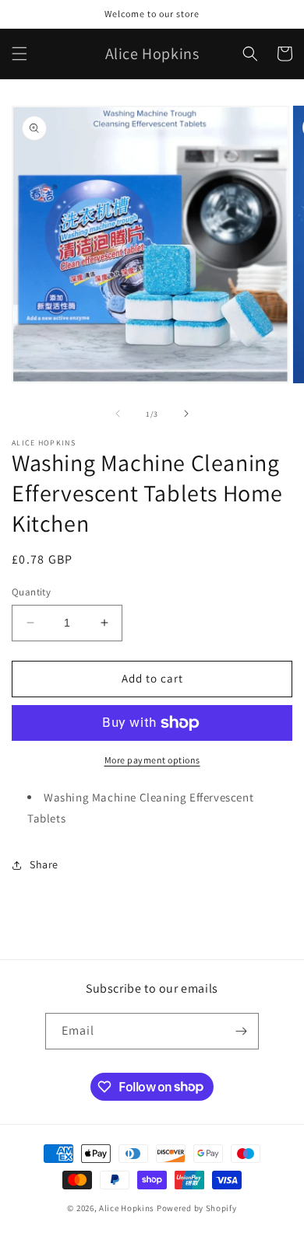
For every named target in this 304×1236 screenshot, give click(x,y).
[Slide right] (186, 413)
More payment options (152, 760)
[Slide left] (118, 413)
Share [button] (44, 864)
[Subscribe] (241, 1031)
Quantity (31, 592)
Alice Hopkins (126, 1208)
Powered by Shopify (197, 1208)
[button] (19, 54)
